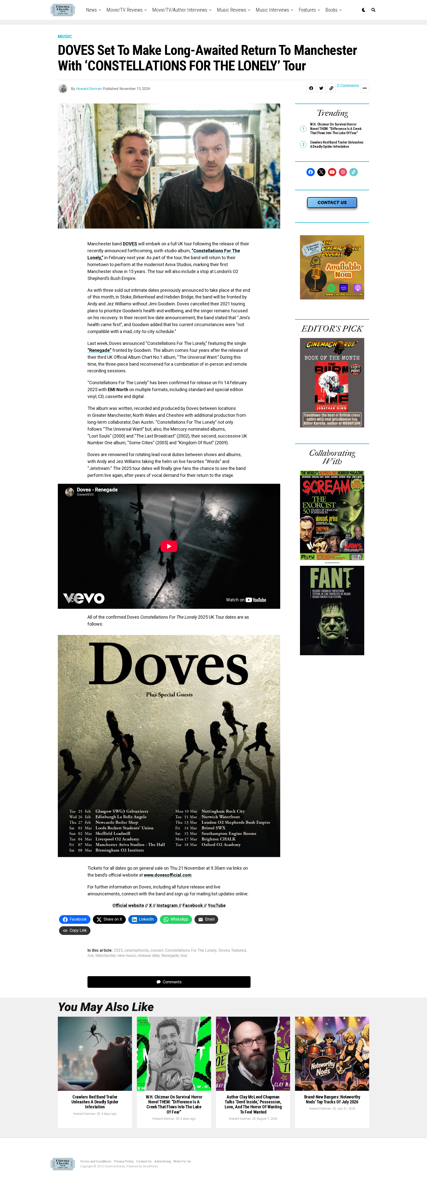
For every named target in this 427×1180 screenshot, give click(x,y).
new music (127, 956)
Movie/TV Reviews (125, 10)
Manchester (105, 956)
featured (239, 950)
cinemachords (137, 950)
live (90, 956)
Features (307, 10)
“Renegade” (99, 350)
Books (331, 10)
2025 (118, 950)
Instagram (168, 905)
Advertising (162, 1161)
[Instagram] (343, 172)
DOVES (130, 243)
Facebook (193, 905)
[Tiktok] (353, 172)
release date (149, 956)
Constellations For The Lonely (191, 950)
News (91, 10)
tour (184, 956)
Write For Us (182, 1161)
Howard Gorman (89, 89)
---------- (332, 562)
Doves (224, 950)
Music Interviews (272, 10)
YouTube (217, 905)
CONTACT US (332, 202)
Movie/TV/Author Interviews (179, 10)
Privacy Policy (124, 1161)
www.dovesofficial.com (168, 875)
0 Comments (348, 86)
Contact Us (144, 1161)
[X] (321, 172)
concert (156, 950)
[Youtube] (332, 172)
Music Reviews (231, 10)
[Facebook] (310, 172)
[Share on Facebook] (311, 88)
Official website (128, 905)
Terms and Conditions (95, 1161)
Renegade (170, 956)
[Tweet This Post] (321, 88)
